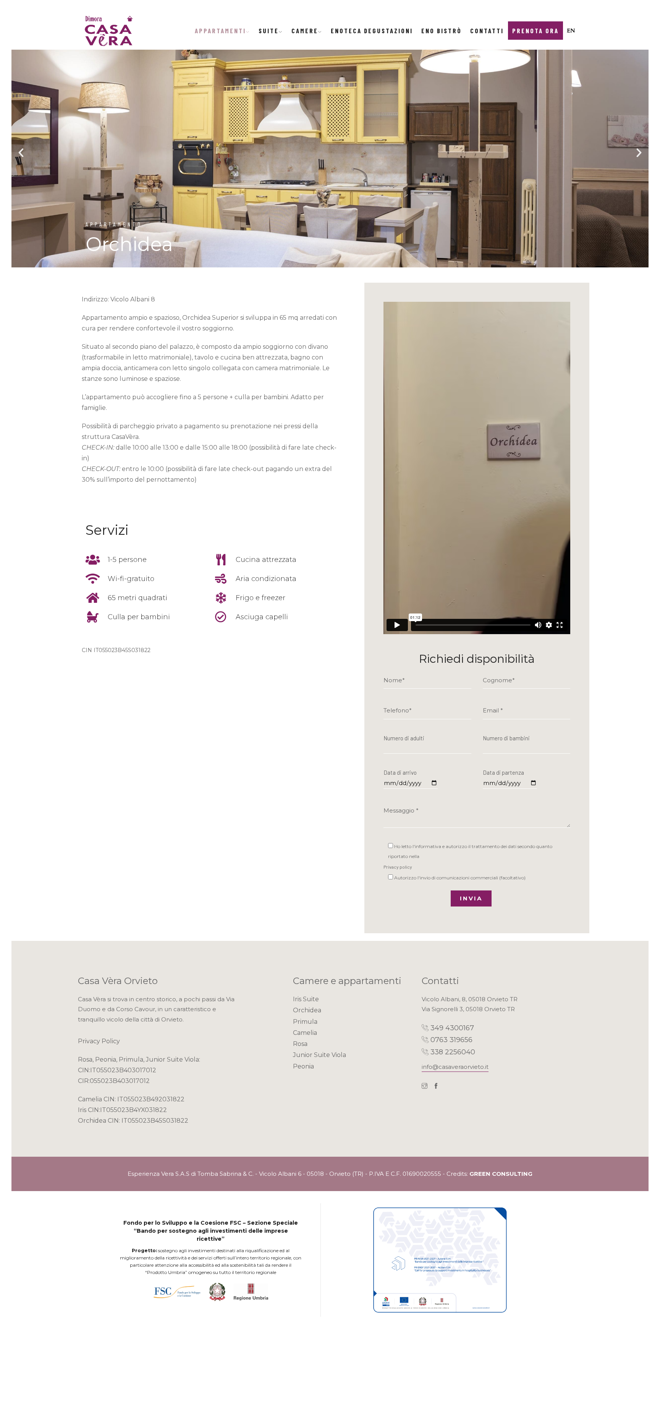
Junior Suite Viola (319, 1055)
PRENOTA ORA (535, 30)
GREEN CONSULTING (500, 1173)
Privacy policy (397, 866)
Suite (269, 30)
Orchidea (307, 1010)
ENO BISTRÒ (441, 30)
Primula (305, 1021)
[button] (21, 153)
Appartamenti (220, 30)
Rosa (300, 1043)
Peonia (303, 1066)
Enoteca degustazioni (372, 30)
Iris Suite (306, 999)
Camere (304, 30)
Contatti (487, 30)
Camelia (305, 1032)
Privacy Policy (99, 1041)
